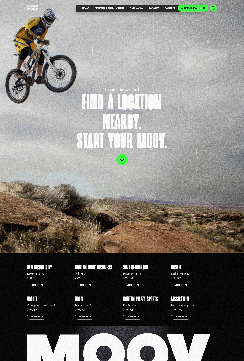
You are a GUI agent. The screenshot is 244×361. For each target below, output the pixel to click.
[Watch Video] (122, 159)
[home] (32, 7)
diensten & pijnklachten (109, 8)
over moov (136, 8)
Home (85, 8)
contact (170, 8)
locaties (154, 8)
